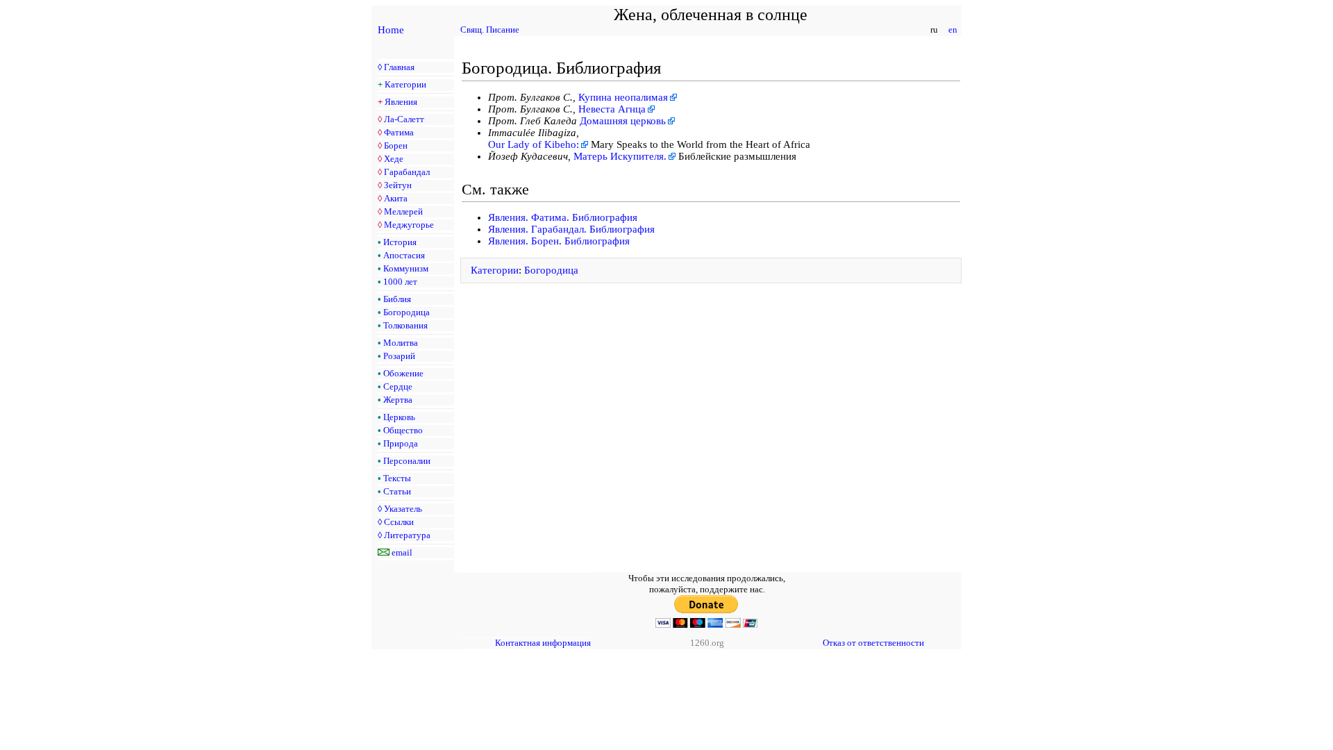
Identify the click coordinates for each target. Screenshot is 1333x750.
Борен (396, 145)
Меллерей (403, 211)
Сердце (397, 386)
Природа (400, 443)
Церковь (399, 417)
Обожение (403, 373)
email (402, 552)
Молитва (400, 343)
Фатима (399, 132)
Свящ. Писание (489, 29)
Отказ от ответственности (873, 643)
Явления (401, 102)
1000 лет (400, 281)
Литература (407, 535)
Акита (396, 198)
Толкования (405, 325)
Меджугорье (409, 224)
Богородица (406, 312)
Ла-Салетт (404, 119)
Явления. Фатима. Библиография (562, 217)
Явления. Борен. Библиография (559, 241)
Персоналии (406, 461)
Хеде (393, 158)
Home (391, 29)
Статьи (397, 491)
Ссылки (399, 522)
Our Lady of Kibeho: (533, 144)
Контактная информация (543, 643)
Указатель (403, 508)
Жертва (397, 399)
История (400, 242)
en (952, 29)
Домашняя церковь (623, 120)
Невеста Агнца (612, 109)
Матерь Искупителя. (619, 156)
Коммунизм (405, 268)
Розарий (399, 356)
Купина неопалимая (623, 97)
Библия (397, 299)
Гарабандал (407, 172)
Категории (405, 84)
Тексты (397, 478)
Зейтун (398, 185)
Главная (399, 67)
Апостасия (404, 255)
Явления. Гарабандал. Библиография (571, 229)
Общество (403, 430)
